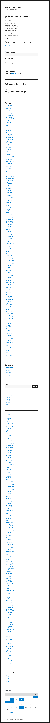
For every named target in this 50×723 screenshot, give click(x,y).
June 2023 (8, 166)
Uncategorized (20, 63)
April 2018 (8, 272)
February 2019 (9, 255)
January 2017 (9, 296)
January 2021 (9, 216)
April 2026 (8, 112)
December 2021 (9, 197)
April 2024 (8, 149)
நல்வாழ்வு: (8, 374)
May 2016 (8, 308)
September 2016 (10, 303)
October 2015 (9, 320)
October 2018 (9, 262)
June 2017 (8, 287)
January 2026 (9, 115)
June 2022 (8, 187)
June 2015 (8, 326)
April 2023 (8, 170)
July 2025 (8, 125)
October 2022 (9, 180)
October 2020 (9, 221)
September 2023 (10, 161)
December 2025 (10, 117)
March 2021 (9, 212)
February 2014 (9, 354)
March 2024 (9, 151)
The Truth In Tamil (13, 7)
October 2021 (9, 200)
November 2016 (10, 299)
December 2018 (10, 258)
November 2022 (10, 178)
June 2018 (8, 268)
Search (7, 384)
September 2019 (10, 243)
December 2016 (9, 297)
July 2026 (8, 107)
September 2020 (10, 222)
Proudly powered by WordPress (20, 719)
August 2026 (9, 105)
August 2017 (9, 284)
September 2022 (10, 182)
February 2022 (9, 193)
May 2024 (8, 147)
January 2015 (9, 335)
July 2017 (8, 286)
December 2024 (10, 136)
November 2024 (10, 137)
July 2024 (8, 144)
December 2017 (9, 279)
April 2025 (8, 130)
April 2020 (8, 231)
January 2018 (9, 277)
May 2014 (8, 349)
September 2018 (10, 263)
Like (6, 44)
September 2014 (10, 342)
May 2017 (8, 289)
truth (8, 63)
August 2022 (9, 183)
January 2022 (9, 195)
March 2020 (9, 233)
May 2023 (8, 168)
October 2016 (9, 301)
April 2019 (8, 251)
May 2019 (8, 250)
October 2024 (9, 139)
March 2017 (9, 292)
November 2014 (10, 338)
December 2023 (10, 156)
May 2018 (8, 270)
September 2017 (10, 282)
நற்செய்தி (8, 375)
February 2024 (9, 153)
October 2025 (9, 120)
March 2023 (9, 171)
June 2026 (8, 108)
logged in (13, 73)
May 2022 (8, 188)
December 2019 (9, 238)
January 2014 (9, 355)
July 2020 (8, 226)
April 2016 (8, 309)
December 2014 (9, 337)
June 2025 (8, 127)
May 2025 (8, 129)
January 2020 (9, 236)
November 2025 (10, 118)
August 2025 (9, 124)
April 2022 (8, 190)
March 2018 (9, 274)
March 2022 (9, 192)
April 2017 (8, 291)
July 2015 (8, 325)
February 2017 (9, 294)
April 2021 (8, 211)
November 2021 (10, 199)
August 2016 (9, 304)
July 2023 (8, 164)
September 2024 (10, 141)
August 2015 (9, 323)
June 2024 (8, 146)
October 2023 (9, 159)
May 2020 (8, 229)
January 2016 (9, 315)
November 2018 (10, 260)
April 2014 (8, 350)
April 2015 (8, 330)
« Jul (11, 712)
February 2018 (9, 275)
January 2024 (9, 154)
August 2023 (9, 163)
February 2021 (9, 214)
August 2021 (9, 204)
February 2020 (9, 234)
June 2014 (8, 347)
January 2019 (9, 257)
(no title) (8, 675)
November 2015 (9, 318)
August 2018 (9, 265)
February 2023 (9, 173)
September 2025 (10, 122)
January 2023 (9, 175)
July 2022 (8, 185)
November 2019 (10, 240)
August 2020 (9, 224)
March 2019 (9, 253)
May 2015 (8, 328)
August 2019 (9, 245)
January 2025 (9, 134)
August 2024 (9, 142)
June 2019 (8, 248)
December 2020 (10, 217)
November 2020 (10, 219)
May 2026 (8, 110)
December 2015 (9, 316)
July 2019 (8, 246)
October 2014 (9, 340)
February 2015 (9, 333)
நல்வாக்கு (8, 368)
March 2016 (9, 311)
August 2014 (9, 344)
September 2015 (10, 321)
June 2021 (8, 207)
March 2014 (9, 352)
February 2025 (9, 132)
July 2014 (8, 345)
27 (21, 707)
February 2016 (9, 313)
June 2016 (8, 306)
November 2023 (10, 158)
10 (7, 702)
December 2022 (10, 176)
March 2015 (9, 332)
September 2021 (10, 202)
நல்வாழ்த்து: (8, 372)
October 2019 (9, 241)
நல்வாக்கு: (8, 370)
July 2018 (8, 267)
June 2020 (8, 228)
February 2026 (9, 113)
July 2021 (8, 205)
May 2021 (8, 209)
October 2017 (9, 280)
